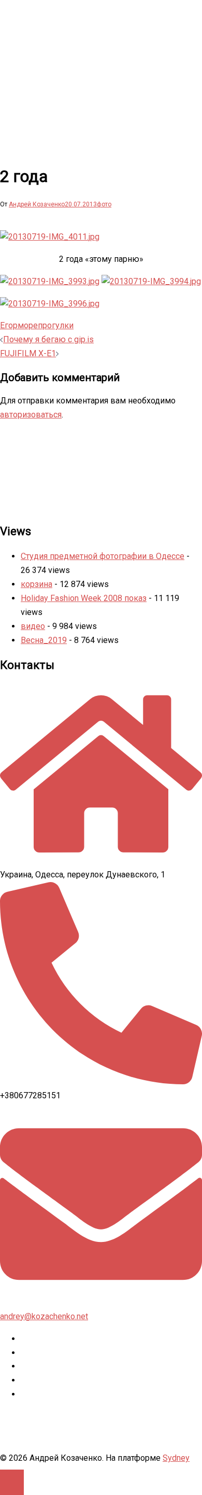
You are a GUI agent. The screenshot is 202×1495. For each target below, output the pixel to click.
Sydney (176, 1458)
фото (104, 204)
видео (33, 626)
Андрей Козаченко (37, 204)
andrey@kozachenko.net (44, 1316)
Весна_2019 (44, 640)
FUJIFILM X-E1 (28, 353)
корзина (36, 584)
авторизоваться (31, 415)
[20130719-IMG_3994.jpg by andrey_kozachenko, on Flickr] (151, 281)
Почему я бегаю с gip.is (48, 339)
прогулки (56, 325)
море (28, 325)
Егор (9, 325)
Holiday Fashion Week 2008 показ (84, 598)
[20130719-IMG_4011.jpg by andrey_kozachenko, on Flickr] (49, 237)
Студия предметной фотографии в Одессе (102, 556)
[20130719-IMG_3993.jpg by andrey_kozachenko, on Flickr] (49, 281)
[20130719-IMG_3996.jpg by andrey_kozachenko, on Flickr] (49, 304)
